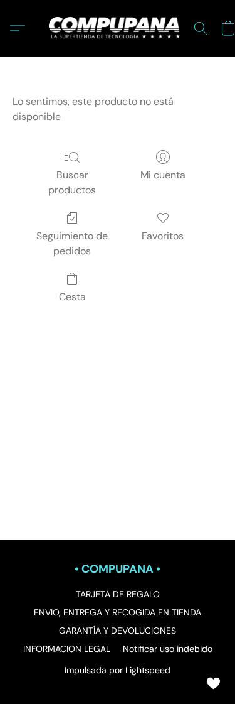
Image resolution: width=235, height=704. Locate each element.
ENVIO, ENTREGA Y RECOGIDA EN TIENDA (117, 612)
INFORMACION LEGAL (66, 648)
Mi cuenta (162, 174)
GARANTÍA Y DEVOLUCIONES (117, 630)
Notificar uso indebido (167, 648)
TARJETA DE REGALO (118, 594)
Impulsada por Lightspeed (117, 670)
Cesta (72, 296)
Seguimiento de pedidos (72, 243)
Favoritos (163, 235)
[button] (118, 28)
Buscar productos (72, 182)
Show (213, 682)
